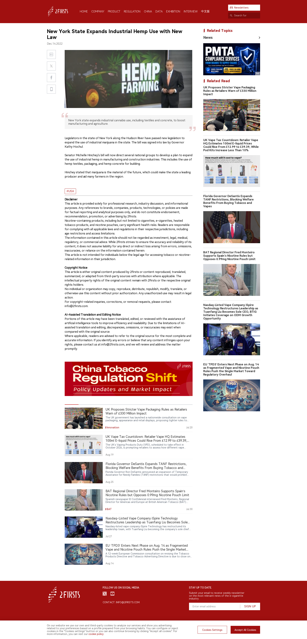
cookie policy (96, 634)
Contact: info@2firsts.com (121, 602)
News (208, 37)
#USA (70, 191)
